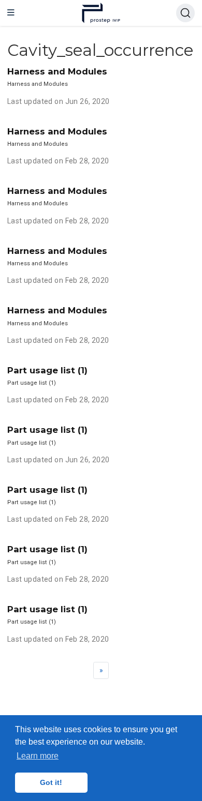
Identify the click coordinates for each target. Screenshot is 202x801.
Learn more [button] (38, 755)
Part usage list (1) (47, 370)
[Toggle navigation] (11, 13)
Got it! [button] (51, 782)
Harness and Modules (57, 71)
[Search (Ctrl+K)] (185, 13)
